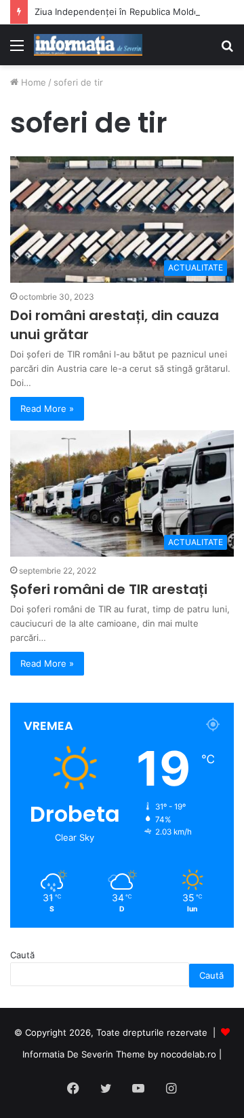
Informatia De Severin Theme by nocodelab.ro (119, 1054)
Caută (22, 954)
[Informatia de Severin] (88, 45)
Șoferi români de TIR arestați (108, 589)
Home (32, 82)
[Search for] (227, 50)
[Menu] (17, 50)
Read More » (47, 408)
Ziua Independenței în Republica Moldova (122, 11)
